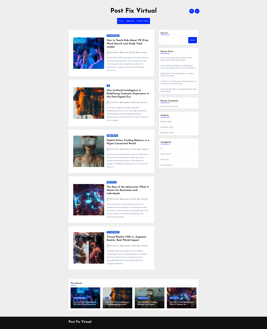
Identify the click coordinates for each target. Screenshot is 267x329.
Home (121, 21)
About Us (130, 21)
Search (164, 33)
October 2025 (166, 122)
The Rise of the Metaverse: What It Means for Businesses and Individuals (128, 190)
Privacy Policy (142, 21)
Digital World (112, 135)
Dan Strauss (114, 52)
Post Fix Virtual (133, 11)
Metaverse (112, 182)
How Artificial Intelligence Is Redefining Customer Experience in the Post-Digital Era (128, 93)
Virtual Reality (113, 35)
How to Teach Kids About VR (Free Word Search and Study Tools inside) (127, 43)
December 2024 (167, 127)
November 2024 (167, 133)
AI (108, 85)
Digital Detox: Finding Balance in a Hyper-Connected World (147, 304)
